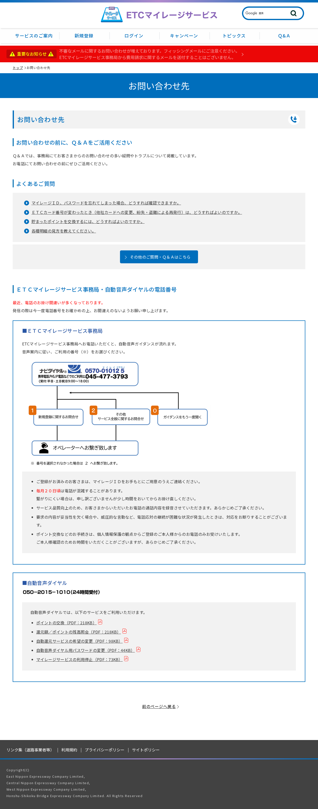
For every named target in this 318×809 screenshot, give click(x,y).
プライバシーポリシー (104, 750)
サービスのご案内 (34, 35)
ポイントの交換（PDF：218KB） (66, 623)
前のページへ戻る (159, 706)
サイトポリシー (146, 750)
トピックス (234, 35)
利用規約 (69, 750)
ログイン (133, 35)
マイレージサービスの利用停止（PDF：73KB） (79, 659)
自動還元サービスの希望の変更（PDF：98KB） (79, 641)
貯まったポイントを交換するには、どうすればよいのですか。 (88, 221)
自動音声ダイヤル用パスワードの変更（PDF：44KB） (85, 650)
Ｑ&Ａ (284, 35)
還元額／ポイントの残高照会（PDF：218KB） (78, 632)
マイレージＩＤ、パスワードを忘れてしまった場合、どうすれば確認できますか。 (106, 203)
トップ (18, 67)
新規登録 (84, 35)
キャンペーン (184, 35)
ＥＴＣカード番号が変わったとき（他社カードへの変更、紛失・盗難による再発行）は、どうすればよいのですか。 (137, 212)
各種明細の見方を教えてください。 (64, 231)
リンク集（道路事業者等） (30, 750)
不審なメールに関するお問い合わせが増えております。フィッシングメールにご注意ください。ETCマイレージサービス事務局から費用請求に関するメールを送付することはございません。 (149, 54)
